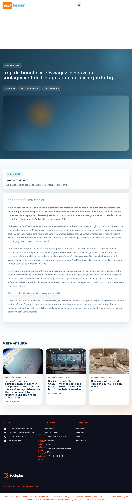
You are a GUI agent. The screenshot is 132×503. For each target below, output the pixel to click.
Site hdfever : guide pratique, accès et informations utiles (27, 497)
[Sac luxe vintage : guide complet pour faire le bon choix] (109, 361)
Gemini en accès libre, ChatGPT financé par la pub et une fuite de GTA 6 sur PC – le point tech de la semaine (66, 385)
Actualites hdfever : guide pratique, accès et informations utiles (77, 497)
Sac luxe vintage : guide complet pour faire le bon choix (106, 383)
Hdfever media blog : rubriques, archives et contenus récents (81, 499)
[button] (79, 4)
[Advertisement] (66, 30)
